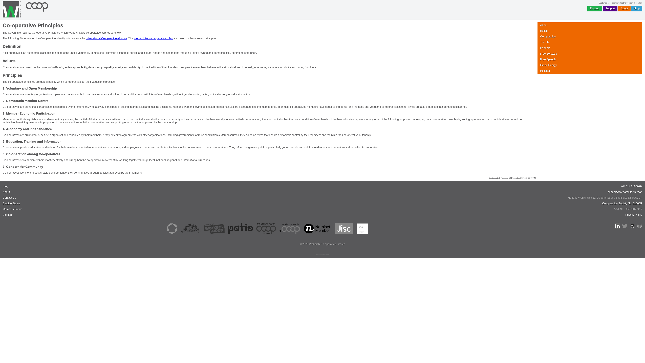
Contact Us (9, 197)
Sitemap (8, 214)
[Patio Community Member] (240, 233)
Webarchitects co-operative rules (153, 38)
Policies (545, 70)
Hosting (594, 8)
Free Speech (548, 59)
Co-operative (548, 36)
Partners (545, 48)
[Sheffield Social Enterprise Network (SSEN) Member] (362, 233)
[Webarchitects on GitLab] (639, 227)
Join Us (544, 42)
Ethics (544, 30)
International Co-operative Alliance (106, 38)
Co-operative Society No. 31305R (622, 203)
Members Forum (12, 209)
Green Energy (548, 65)
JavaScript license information (322, 254)
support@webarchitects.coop (625, 192)
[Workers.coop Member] (214, 233)
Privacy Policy (633, 214)
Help (637, 8)
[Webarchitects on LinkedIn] (617, 227)
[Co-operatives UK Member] (266, 233)
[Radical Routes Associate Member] (191, 233)
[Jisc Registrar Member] (344, 233)
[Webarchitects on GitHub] (632, 227)
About (624, 8)
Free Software (548, 53)
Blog (5, 186)
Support (610, 8)
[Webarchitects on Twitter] (625, 227)
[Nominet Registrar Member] (317, 233)
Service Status (11, 203)
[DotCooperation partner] (290, 233)
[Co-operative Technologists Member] (172, 233)
